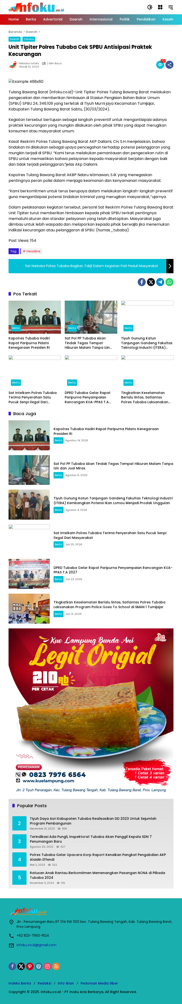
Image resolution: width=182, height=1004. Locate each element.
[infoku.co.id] (38, 7)
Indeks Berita (20, 983)
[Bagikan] (169, 65)
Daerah (14, 39)
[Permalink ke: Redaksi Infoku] (14, 64)
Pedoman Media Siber (99, 983)
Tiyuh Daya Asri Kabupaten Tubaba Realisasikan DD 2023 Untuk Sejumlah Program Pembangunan (93, 821)
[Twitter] (151, 282)
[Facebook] (142, 282)
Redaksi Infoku (29, 63)
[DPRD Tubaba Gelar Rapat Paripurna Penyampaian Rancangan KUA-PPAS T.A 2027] (91, 371)
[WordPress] (38, 966)
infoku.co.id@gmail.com (36, 945)
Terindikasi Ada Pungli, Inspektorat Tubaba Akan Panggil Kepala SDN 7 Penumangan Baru (91, 839)
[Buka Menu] (160, 7)
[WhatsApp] (169, 282)
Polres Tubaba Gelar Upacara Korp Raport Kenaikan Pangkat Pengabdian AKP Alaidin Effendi (98, 857)
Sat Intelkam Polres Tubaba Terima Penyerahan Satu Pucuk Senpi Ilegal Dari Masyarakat (33, 398)
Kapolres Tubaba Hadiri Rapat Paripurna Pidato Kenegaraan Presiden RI (29, 343)
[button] (150, 7)
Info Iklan (66, 983)
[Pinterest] (30, 966)
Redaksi (44, 983)
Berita (16, 328)
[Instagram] (47, 966)
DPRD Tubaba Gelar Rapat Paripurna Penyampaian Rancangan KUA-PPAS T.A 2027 (87, 398)
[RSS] (56, 966)
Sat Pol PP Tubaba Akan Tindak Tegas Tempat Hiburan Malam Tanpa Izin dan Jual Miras (87, 343)
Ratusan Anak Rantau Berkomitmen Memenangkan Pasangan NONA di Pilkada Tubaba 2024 (97, 875)
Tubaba (29, 39)
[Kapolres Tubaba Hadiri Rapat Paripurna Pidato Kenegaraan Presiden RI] (35, 317)
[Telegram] (160, 282)
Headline (34, 251)
